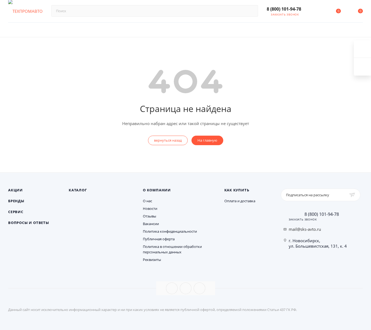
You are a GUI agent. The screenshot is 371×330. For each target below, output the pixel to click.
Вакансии (151, 223)
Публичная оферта (159, 238)
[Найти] (251, 11)
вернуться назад (168, 140)
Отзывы (149, 216)
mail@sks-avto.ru (305, 229)
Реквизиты (152, 259)
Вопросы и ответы (28, 222)
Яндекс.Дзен (199, 288)
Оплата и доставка (239, 200)
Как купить (236, 190)
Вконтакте (172, 288)
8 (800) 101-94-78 (284, 9)
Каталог (78, 190)
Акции (15, 190)
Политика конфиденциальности (170, 231)
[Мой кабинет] (316, 12)
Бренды (16, 200)
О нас (147, 200)
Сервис (15, 211)
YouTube (185, 288)
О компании (157, 190)
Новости (150, 208)
